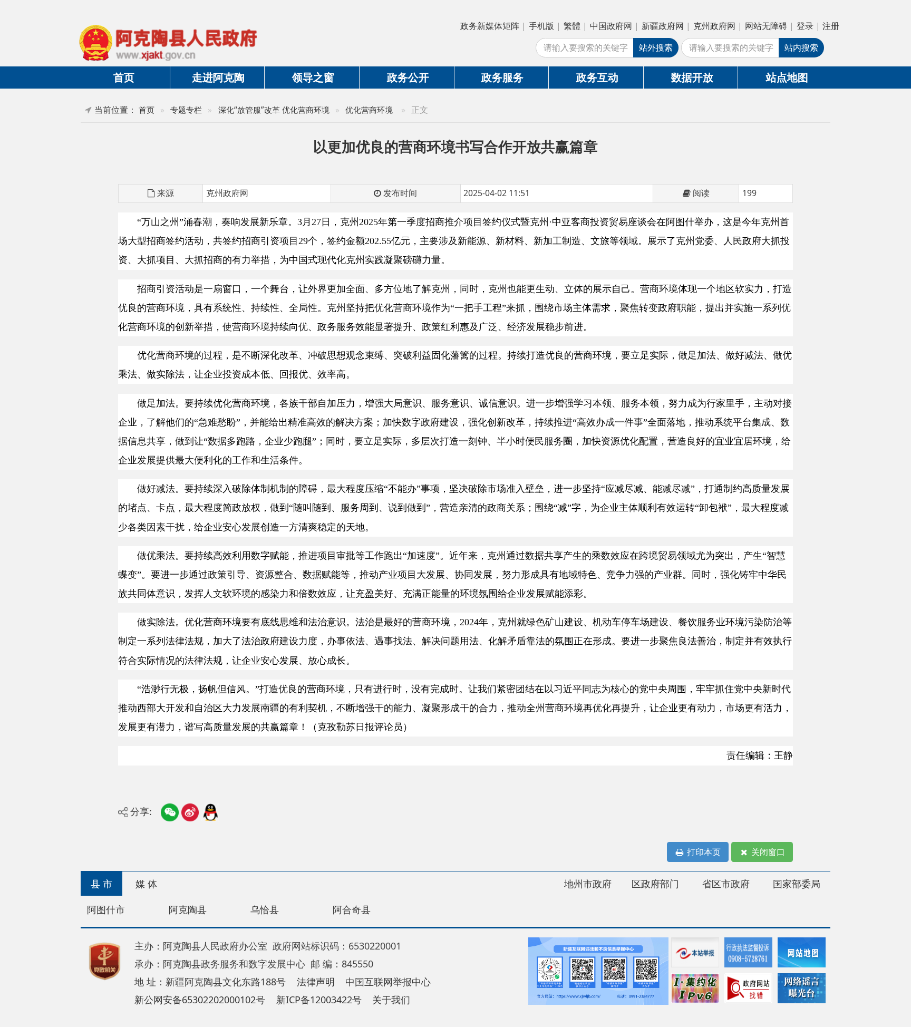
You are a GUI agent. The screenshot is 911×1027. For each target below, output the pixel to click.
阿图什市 (106, 909)
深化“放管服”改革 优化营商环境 (273, 109)
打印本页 (703, 852)
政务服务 (502, 77)
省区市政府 (726, 883)
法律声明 (316, 981)
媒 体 (146, 883)
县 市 (101, 883)
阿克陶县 (188, 909)
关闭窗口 (767, 852)
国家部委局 (796, 883)
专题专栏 (186, 109)
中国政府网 (611, 26)
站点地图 (787, 77)
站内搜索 (801, 47)
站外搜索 (656, 47)
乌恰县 (264, 909)
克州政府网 (714, 26)
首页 (123, 77)
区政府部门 (655, 883)
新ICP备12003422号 (319, 999)
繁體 (572, 26)
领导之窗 (313, 77)
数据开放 (692, 77)
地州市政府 (588, 883)
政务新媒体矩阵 (489, 26)
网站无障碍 (766, 26)
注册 (830, 26)
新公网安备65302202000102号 (199, 999)
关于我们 (391, 999)
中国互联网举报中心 (388, 981)
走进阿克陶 (218, 77)
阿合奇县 (352, 909)
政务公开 (408, 77)
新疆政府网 (663, 26)
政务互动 (597, 77)
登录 (805, 26)
